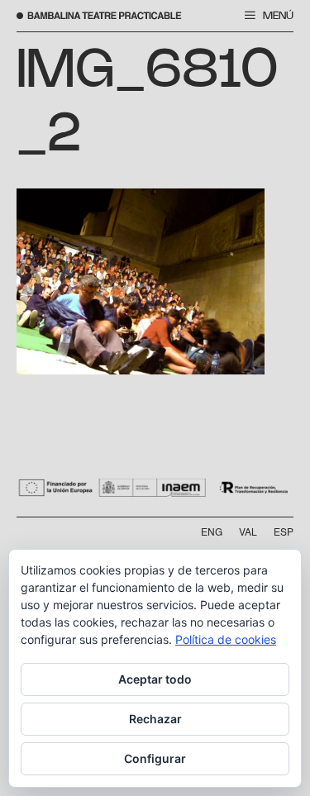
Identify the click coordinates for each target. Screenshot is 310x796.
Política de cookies (225, 639)
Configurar (155, 758)
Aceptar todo (155, 679)
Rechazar (155, 719)
